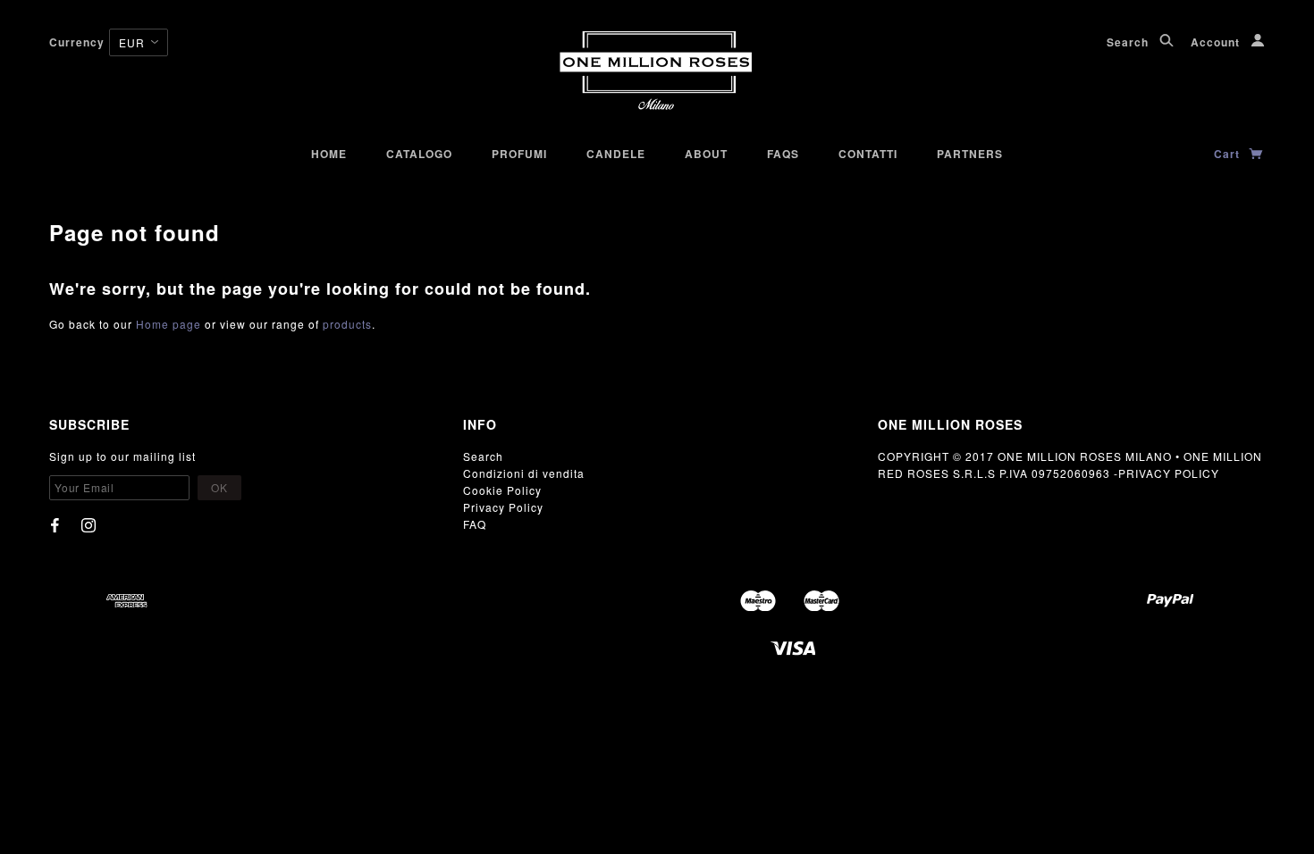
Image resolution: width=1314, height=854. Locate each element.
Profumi (519, 154)
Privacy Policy (503, 507)
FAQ (474, 524)
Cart (1228, 154)
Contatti (867, 154)
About (706, 154)
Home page (168, 323)
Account (1217, 42)
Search (1129, 42)
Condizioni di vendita (524, 473)
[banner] (657, 71)
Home (329, 154)
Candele (615, 154)
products (347, 323)
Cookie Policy (502, 490)
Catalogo (419, 154)
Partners (970, 154)
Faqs (783, 154)
